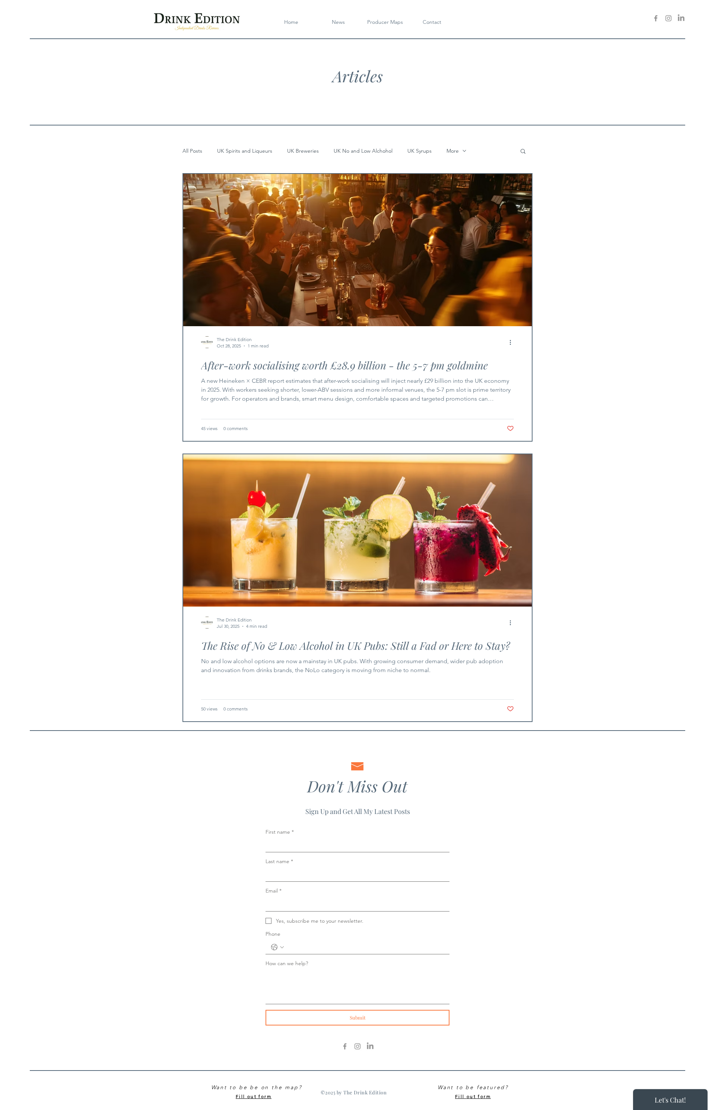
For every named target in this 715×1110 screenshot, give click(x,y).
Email (274, 890)
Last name (279, 861)
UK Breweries (303, 151)
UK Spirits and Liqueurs (244, 151)
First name (280, 831)
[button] (385, 22)
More (453, 151)
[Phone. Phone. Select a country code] (277, 947)
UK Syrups (419, 151)
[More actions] (512, 342)
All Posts (192, 151)
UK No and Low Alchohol (363, 151)
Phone (273, 934)
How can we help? (287, 963)
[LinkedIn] (681, 18)
